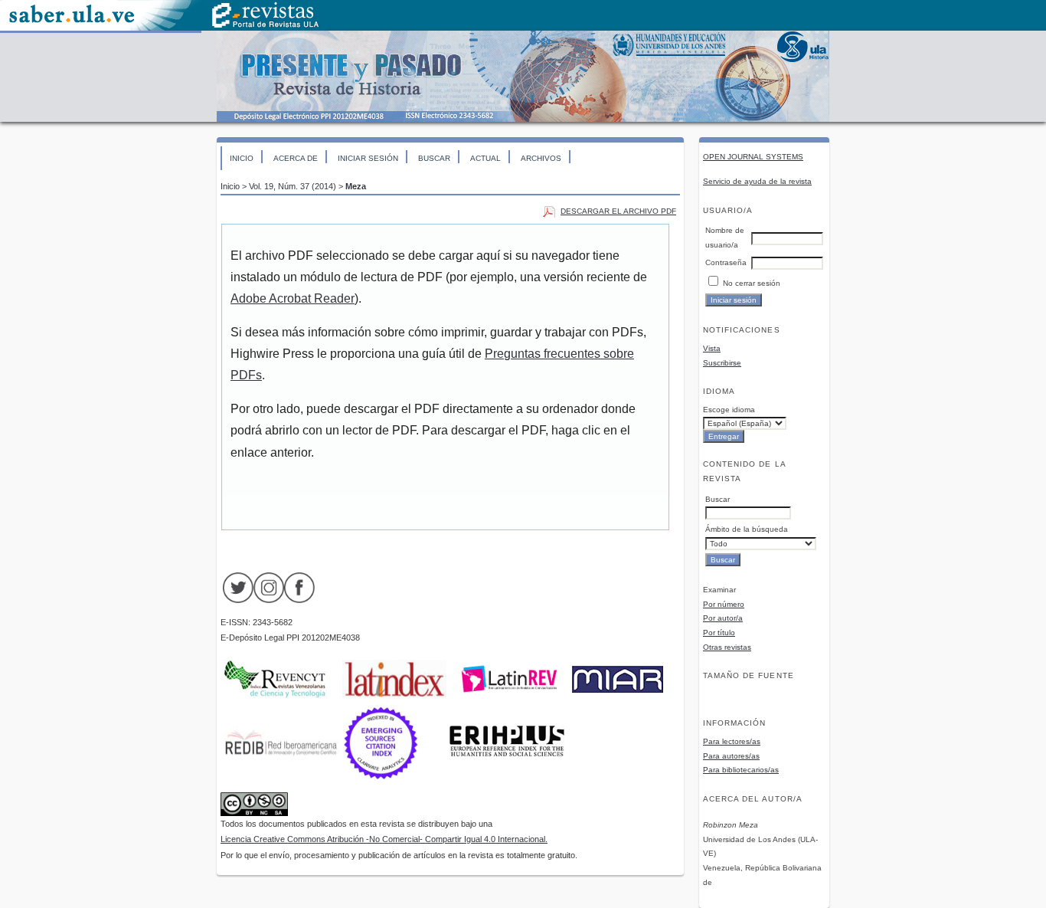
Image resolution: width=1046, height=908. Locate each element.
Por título (719, 632)
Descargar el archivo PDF (618, 211)
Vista (712, 348)
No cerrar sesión (751, 283)
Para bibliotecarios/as (741, 769)
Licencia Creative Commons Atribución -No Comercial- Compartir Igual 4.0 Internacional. (384, 839)
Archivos (541, 158)
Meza (355, 186)
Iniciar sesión (368, 158)
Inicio (241, 158)
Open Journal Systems (753, 156)
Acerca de (295, 158)
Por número (723, 604)
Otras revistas (727, 647)
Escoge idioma (729, 409)
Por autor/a (723, 618)
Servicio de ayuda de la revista (757, 181)
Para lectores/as (731, 741)
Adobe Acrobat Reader (292, 298)
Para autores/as (731, 756)
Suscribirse (722, 363)
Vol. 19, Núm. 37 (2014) (292, 186)
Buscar (434, 158)
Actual (485, 158)
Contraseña (726, 262)
